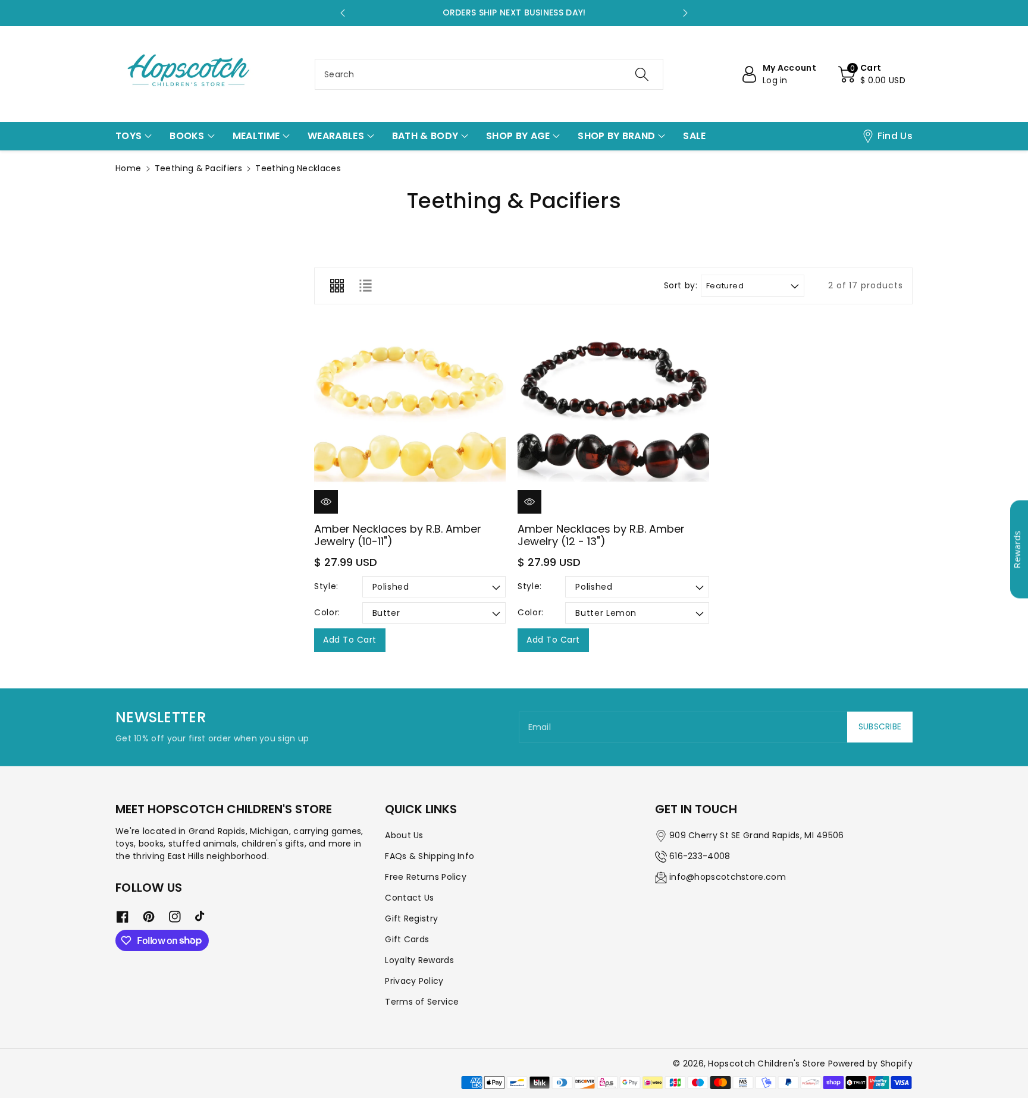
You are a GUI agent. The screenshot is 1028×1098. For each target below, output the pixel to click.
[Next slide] (685, 13)
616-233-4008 (700, 856)
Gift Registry (411, 918)
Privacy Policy (414, 981)
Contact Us (409, 898)
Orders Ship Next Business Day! (514, 12)
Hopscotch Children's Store (766, 1063)
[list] (365, 286)
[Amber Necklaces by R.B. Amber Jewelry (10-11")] (410, 418)
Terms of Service (422, 1002)
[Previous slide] (343, 13)
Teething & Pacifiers (198, 168)
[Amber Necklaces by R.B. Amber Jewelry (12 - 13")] (613, 418)
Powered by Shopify (870, 1063)
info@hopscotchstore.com (727, 877)
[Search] (642, 74)
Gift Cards (407, 939)
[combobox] (489, 74)
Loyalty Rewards (419, 960)
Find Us (895, 136)
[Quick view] (326, 502)
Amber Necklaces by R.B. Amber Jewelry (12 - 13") (601, 535)
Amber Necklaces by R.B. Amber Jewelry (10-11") (397, 535)
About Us (404, 835)
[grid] (337, 286)
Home (128, 168)
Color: (327, 612)
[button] (871, 74)
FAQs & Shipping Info (429, 856)
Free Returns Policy (425, 877)
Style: (326, 586)
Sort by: (681, 286)
